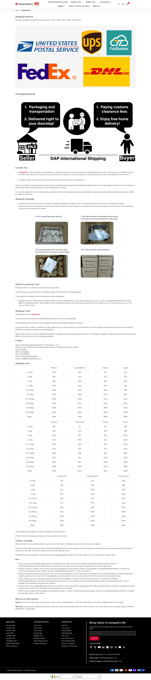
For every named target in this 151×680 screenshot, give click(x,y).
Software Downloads (40, 643)
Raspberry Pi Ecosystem (69, 646)
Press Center (66, 628)
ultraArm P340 (10, 630)
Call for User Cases (68, 638)
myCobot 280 (10, 625)
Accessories (105, 2)
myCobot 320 (10, 628)
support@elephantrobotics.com (112, 661)
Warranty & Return (39, 638)
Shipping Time (38, 635)
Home (17, 10)
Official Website (67, 630)
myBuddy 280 (10, 635)
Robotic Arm (76, 2)
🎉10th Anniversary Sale (58, 2)
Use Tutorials (38, 630)
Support (61, 6)
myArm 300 (9, 633)
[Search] (119, 4)
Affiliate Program (67, 633)
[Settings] (123, 4)
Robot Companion (11, 646)
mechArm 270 (10, 638)
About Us (97, 6)
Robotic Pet (91, 2)
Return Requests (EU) (41, 641)
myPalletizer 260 (11, 641)
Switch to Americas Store (79, 6)
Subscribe (94, 638)
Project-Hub (37, 628)
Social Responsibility (68, 641)
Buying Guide (38, 633)
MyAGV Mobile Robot (13, 643)
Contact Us (37, 625)
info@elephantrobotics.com (108, 658)
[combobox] (63, 677)
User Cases (65, 635)
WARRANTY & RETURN (25, 609)
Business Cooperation (68, 643)
